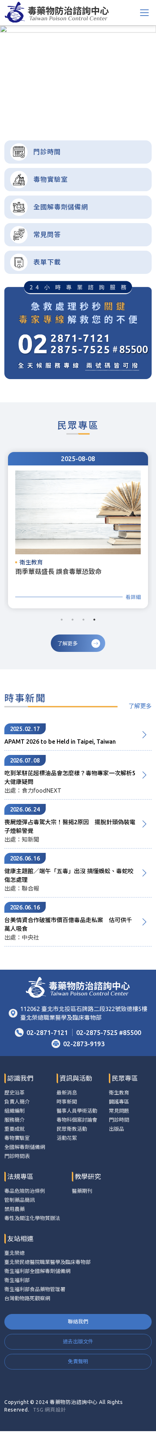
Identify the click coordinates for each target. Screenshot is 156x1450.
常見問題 (119, 1111)
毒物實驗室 (17, 1138)
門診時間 (119, 1120)
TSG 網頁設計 (49, 1410)
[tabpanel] (78, 74)
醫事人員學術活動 (77, 1111)
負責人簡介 (17, 1102)
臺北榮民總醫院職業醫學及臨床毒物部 (47, 1262)
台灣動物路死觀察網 (27, 1298)
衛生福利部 (17, 1280)
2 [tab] (70, 116)
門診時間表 (17, 1156)
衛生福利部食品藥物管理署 (34, 1289)
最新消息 (67, 1093)
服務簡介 (14, 1120)
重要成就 (14, 1129)
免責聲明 (78, 1361)
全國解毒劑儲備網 (24, 1147)
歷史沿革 (14, 1093)
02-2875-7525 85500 (108, 1032)
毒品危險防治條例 (24, 1191)
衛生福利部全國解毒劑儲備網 (37, 1271)
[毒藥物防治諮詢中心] (57, 12)
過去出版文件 (78, 1341)
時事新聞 (67, 1102)
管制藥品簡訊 (19, 1200)
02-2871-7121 (47, 1032)
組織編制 (14, 1111)
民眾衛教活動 (72, 1129)
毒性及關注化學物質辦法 (32, 1218)
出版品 (116, 1129)
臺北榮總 (14, 1253)
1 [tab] (62, 116)
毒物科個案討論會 (77, 1120)
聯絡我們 (78, 1321)
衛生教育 (119, 1093)
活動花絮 (67, 1138)
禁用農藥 (14, 1209)
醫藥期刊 (82, 1191)
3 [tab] (78, 116)
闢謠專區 (119, 1102)
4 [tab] (86, 116)
